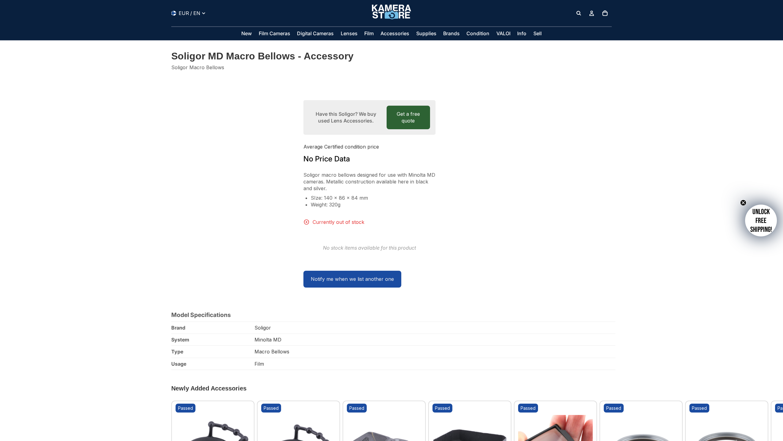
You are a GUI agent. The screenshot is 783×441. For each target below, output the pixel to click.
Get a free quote (408, 117)
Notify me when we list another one (352, 279)
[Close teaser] (743, 203)
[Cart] (605, 13)
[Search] (578, 13)
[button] (761, 220)
